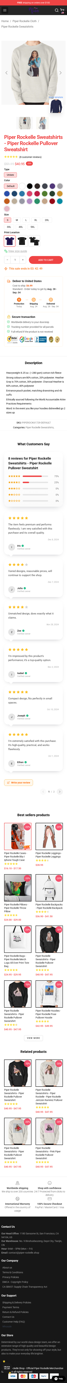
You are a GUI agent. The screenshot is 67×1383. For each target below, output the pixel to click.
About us (7, 1267)
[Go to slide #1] (24, 123)
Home (5, 21)
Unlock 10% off (7, 1368)
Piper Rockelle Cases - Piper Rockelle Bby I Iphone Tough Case (15, 856)
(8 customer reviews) (30, 157)
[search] (57, 10)
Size (6, 214)
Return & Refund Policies (15, 1312)
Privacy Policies (10, 1277)
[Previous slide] (6, 72)
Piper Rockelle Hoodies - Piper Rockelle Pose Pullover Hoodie (48, 1014)
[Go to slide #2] (42, 123)
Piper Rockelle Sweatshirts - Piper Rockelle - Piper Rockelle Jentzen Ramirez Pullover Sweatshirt (49, 1096)
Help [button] (61, 1379)
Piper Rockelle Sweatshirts (17, 26)
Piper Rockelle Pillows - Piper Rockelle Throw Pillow (16, 908)
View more (33, 1038)
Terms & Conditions (12, 1272)
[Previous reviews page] (43, 792)
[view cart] (62, 10)
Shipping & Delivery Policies (16, 1302)
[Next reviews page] (60, 792)
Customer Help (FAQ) (13, 1321)
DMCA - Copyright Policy (15, 1282)
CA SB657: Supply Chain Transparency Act (24, 1286)
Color (7, 180)
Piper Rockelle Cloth (25, 21)
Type (6, 169)
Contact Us (8, 1317)
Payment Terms (10, 1307)
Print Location (12, 232)
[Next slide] (60, 72)
